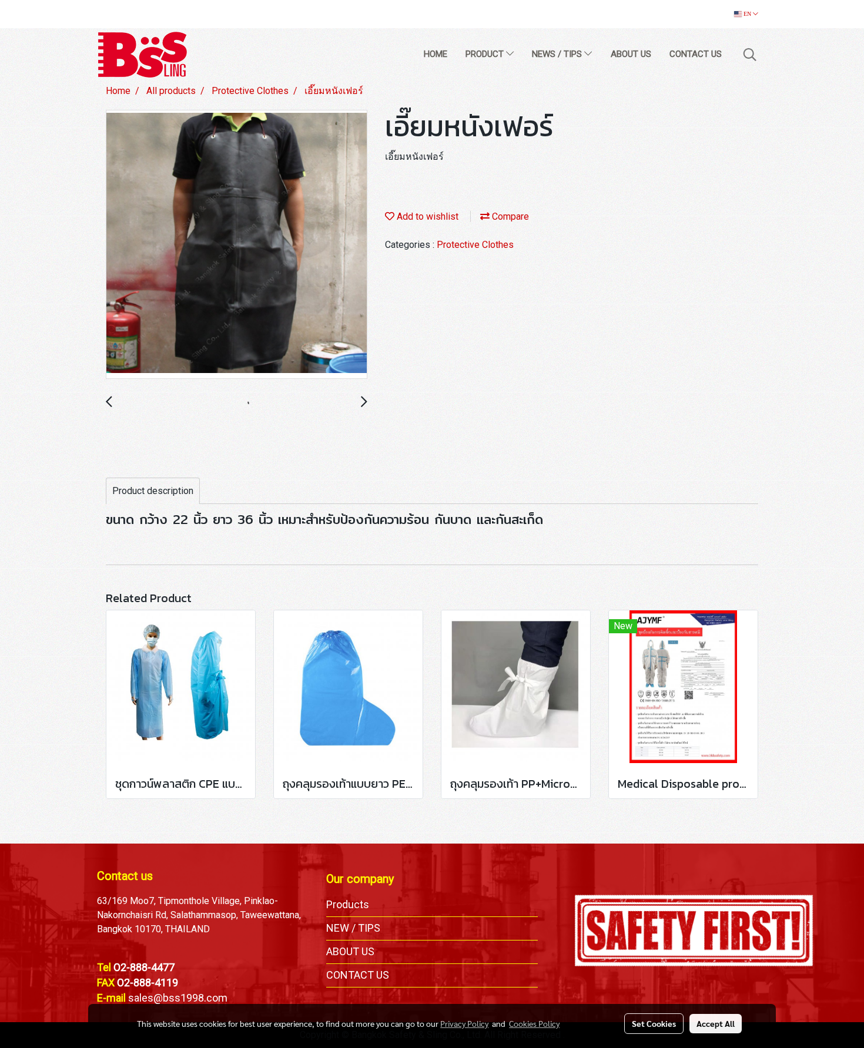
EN (747, 14)
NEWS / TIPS (558, 54)
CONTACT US (695, 54)
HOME (435, 54)
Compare (509, 216)
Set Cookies (654, 1023)
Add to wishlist (426, 216)
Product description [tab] (152, 490)
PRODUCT (486, 54)
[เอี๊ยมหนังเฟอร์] (236, 244)
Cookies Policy (534, 1023)
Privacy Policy (464, 1023)
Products (347, 904)
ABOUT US (631, 54)
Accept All (715, 1023)
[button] (750, 54)
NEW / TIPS (353, 928)
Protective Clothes (475, 244)
